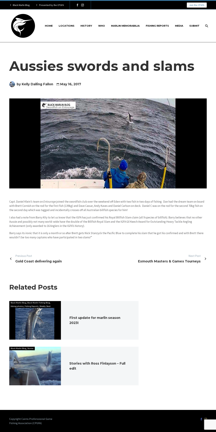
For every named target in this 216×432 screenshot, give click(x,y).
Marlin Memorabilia (125, 25)
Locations (66, 25)
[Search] (206, 26)
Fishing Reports (157, 25)
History (86, 25)
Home (49, 25)
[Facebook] (77, 5)
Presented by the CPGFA (51, 5)
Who (101, 25)
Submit (194, 25)
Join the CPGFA (196, 5)
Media (179, 25)
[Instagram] (82, 5)
